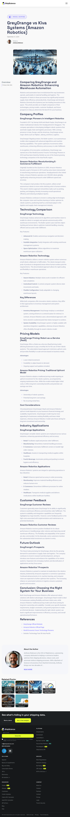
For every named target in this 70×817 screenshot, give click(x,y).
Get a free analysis (23, 720)
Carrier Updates (6, 794)
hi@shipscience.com (8, 744)
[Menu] (66, 3)
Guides (5, 785)
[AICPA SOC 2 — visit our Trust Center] (4, 751)
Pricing (38, 797)
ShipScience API (40, 749)
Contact (38, 794)
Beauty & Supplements (8, 762)
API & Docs (5, 803)
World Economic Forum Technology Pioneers (38, 630)
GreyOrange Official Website (32, 624)
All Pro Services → (41, 771)
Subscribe (18, 736)
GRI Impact (41, 768)
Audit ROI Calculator (7, 800)
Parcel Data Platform (43, 743)
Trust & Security (40, 803)
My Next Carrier (42, 740)
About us (38, 785)
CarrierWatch (40, 737)
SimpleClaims (40, 732)
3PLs (3, 771)
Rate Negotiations (41, 759)
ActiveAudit (39, 735)
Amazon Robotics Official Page (33, 627)
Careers (38, 788)
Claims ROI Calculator (8, 797)
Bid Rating (40, 765)
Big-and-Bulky (6, 765)
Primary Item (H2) (7, 85)
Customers (5, 791)
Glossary (6, 788)
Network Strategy (41, 762)
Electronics (5, 774)
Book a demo (8, 720)
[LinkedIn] (10, 751)
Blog (3, 806)
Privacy (37, 814)
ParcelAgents (41, 746)
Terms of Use (30, 814)
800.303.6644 (6, 746)
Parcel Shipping (19, 17)
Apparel (4, 759)
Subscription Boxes (7, 768)
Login (37, 800)
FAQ (3, 809)
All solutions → (6, 777)
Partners (38, 791)
